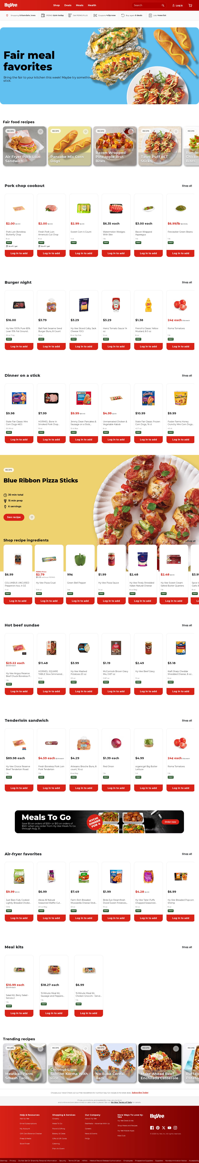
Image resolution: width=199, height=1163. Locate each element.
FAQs (87, 1138)
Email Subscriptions (28, 1123)
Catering (56, 1143)
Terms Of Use (74, 1161)
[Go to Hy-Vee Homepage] (11, 5)
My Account (25, 1128)
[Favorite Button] (40, 131)
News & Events (91, 1133)
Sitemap (3, 1161)
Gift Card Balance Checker (31, 1133)
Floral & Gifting (58, 1128)
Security (62, 1161)
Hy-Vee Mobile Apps (126, 1131)
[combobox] (149, 5)
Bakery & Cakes (58, 1133)
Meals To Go (57, 1123)
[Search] (163, 5)
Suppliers (159, 1161)
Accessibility (194, 1161)
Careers (88, 1128)
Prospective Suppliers (144, 1161)
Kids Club (121, 1135)
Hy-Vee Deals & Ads (125, 1120)
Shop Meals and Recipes (127, 1125)
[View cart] (190, 5)
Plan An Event (58, 1148)
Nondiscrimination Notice (176, 1161)
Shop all (187, 185)
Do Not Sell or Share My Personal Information (37, 1161)
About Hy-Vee (91, 1118)
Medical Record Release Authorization (105, 1161)
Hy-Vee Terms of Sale (121, 1102)
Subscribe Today (140, 1092)
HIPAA (84, 1161)
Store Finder (25, 1143)
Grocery (55, 1118)
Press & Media (25, 1138)
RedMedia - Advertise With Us (97, 1123)
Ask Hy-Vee (24, 1118)
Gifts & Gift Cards (59, 1138)
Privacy (13, 1161)
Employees (128, 1161)
